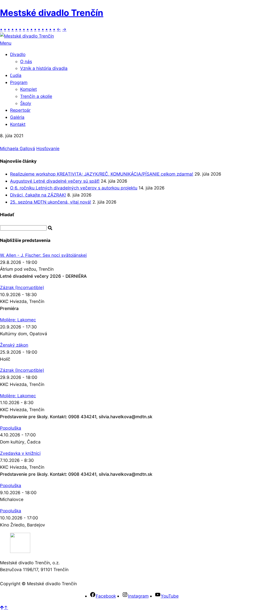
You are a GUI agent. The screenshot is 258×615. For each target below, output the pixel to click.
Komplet (28, 89)
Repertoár (20, 110)
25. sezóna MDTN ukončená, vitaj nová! (50, 202)
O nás (26, 61)
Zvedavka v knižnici (20, 453)
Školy (25, 103)
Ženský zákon (14, 345)
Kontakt (17, 124)
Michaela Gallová (17, 148)
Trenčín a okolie (36, 96)
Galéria (17, 117)
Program (18, 82)
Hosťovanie (47, 148)
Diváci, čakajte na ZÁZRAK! (38, 195)
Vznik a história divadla (44, 68)
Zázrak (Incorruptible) (22, 287)
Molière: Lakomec (18, 319)
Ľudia (15, 75)
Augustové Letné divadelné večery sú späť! (55, 181)
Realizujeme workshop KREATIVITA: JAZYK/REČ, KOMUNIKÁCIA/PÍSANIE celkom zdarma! (101, 174)
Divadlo (17, 54)
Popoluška (10, 428)
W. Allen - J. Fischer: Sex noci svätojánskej (43, 255)
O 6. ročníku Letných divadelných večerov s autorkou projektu (73, 187)
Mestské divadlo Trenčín (51, 12)
